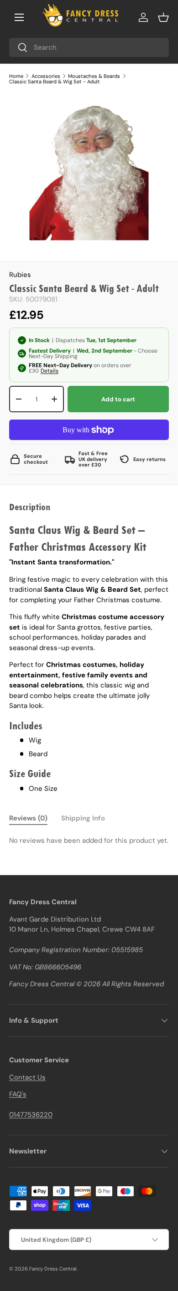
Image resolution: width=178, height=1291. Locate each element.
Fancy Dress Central (53, 1268)
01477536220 (30, 1114)
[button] (163, 17)
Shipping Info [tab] (83, 818)
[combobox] (89, 47)
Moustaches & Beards (94, 76)
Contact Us (27, 1077)
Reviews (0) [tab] (28, 818)
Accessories (45, 76)
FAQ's (17, 1094)
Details (49, 370)
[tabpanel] (89, 840)
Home (16, 76)
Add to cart (118, 399)
